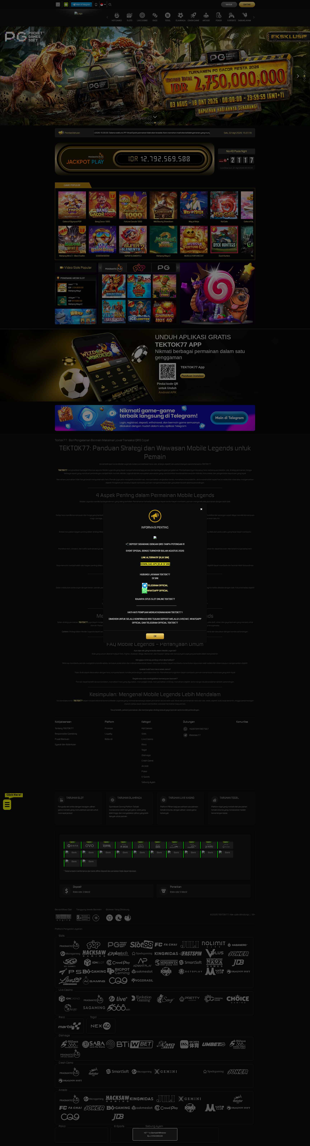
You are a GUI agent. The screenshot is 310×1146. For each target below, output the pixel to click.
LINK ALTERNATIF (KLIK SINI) (155, 557)
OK (155, 636)
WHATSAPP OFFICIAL (157, 590)
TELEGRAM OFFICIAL (157, 585)
